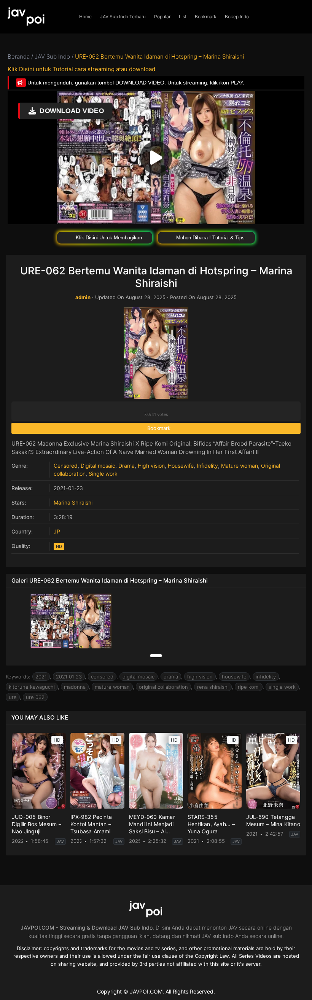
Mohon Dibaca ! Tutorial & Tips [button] (210, 237)
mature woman (112, 687)
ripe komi (248, 687)
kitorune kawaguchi (32, 687)
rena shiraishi (213, 687)
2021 (41, 677)
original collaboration (163, 687)
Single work (103, 473)
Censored (66, 465)
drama (171, 677)
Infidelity (207, 465)
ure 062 (35, 697)
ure (13, 697)
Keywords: (18, 677)
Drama (126, 465)
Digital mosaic (98, 465)
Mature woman (239, 465)
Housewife (181, 465)
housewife (234, 677)
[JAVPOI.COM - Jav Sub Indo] (37, 17)
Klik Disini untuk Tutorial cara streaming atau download (81, 69)
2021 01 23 (69, 677)
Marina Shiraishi (73, 502)
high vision (200, 677)
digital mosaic (138, 677)
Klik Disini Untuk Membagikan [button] (108, 237)
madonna (75, 687)
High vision (151, 465)
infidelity (266, 677)
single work (282, 687)
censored (102, 677)
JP (57, 531)
